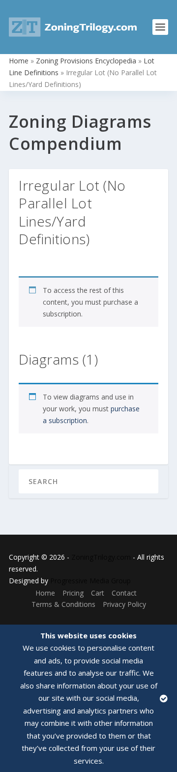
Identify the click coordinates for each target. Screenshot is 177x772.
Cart (97, 593)
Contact (124, 593)
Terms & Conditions (63, 604)
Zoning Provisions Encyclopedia (86, 60)
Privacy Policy (124, 604)
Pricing (73, 593)
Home (19, 60)
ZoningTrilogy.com (101, 557)
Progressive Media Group (90, 580)
